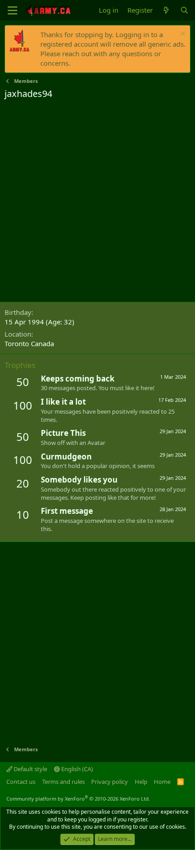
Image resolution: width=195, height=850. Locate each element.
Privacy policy (109, 782)
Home (162, 782)
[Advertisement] (97, 202)
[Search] (184, 10)
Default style (29, 769)
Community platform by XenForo (78, 798)
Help (141, 782)
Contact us (20, 782)
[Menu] (12, 10)
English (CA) (76, 769)
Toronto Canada (29, 343)
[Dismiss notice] (181, 34)
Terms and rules (63, 782)
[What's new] (166, 10)
